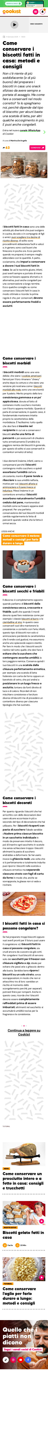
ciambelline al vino (12, 622)
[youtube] (21, 1360)
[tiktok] (6, 1360)
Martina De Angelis (19, 140)
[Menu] (35, 11)
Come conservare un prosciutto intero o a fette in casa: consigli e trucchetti (23, 1181)
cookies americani (31, 375)
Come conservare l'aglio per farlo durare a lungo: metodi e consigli (19, 1296)
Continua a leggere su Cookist (24, 1032)
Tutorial (6, 1126)
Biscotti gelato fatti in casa (23, 1235)
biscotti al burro (30, 618)
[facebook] (28, 1360)
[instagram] (13, 1360)
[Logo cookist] (12, 11)
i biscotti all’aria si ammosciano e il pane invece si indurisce (20, 487)
